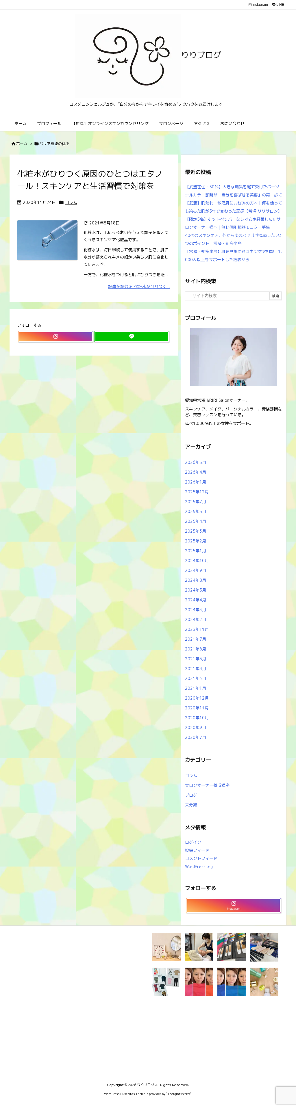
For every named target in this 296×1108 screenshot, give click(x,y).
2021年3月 (195, 678)
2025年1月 (195, 550)
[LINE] (132, 336)
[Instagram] (55, 336)
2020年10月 (197, 717)
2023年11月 (197, 629)
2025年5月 (195, 511)
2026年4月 (195, 472)
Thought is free (178, 1094)
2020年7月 (195, 737)
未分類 (191, 805)
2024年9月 (195, 570)
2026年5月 (195, 462)
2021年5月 (195, 658)
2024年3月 (195, 609)
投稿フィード (197, 850)
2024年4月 (195, 600)
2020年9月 (195, 727)
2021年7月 (195, 639)
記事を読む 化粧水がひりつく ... (139, 286)
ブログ (191, 795)
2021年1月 (195, 688)
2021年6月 (195, 649)
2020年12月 (197, 698)
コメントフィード (201, 858)
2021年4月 (195, 668)
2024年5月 (195, 590)
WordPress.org (199, 866)
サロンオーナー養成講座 (207, 785)
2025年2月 (195, 541)
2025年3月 (195, 531)
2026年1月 (195, 482)
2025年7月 (195, 501)
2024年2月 (195, 619)
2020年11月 (197, 708)
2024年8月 (195, 580)
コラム (71, 202)
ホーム (21, 143)
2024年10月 (197, 560)
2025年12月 (197, 491)
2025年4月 (195, 521)
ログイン (193, 842)
